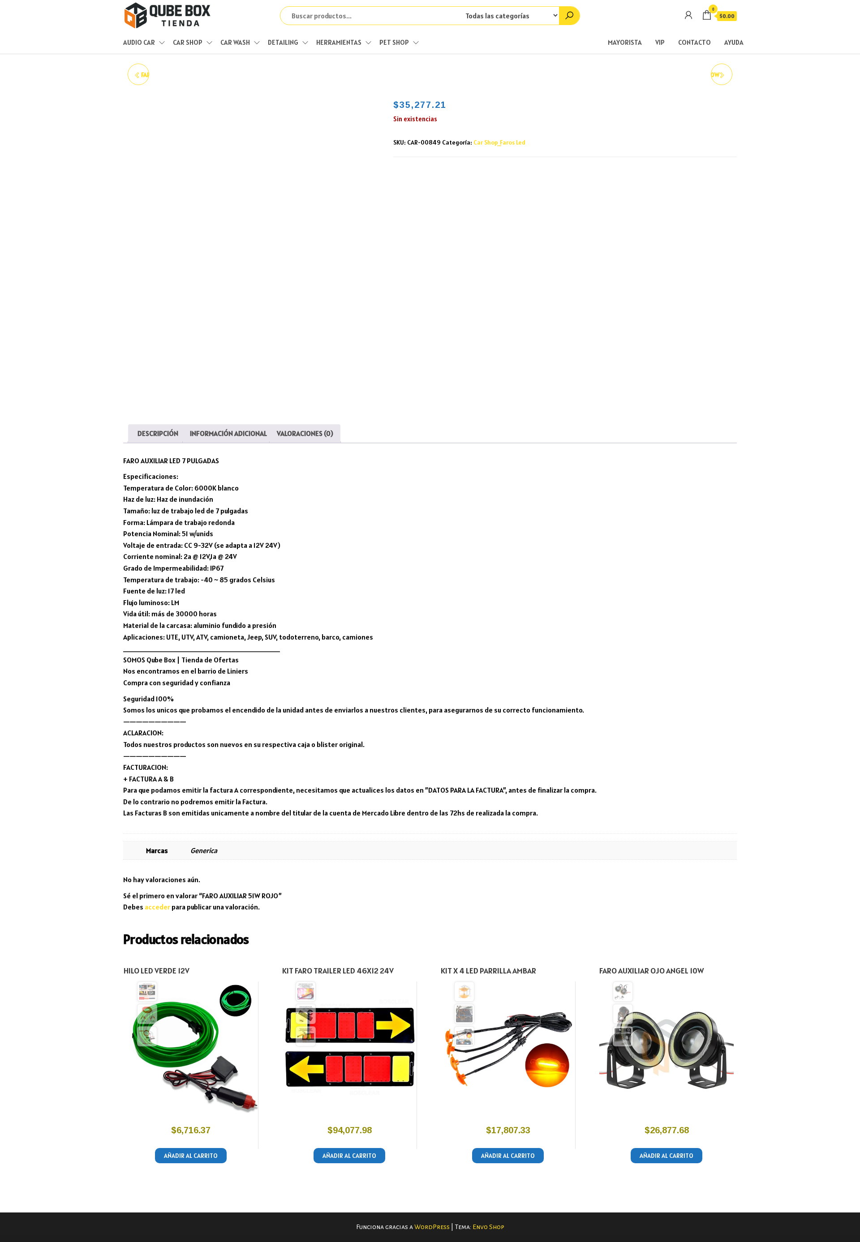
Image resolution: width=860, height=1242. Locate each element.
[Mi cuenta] (688, 15)
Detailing (283, 42)
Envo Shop (488, 1226)
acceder (157, 906)
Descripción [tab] (158, 433)
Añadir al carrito (191, 1156)
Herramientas (338, 42)
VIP (660, 42)
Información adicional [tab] (228, 433)
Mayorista (625, 42)
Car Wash (235, 42)
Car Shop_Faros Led (499, 142)
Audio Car (139, 42)
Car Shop (187, 42)
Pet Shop (394, 42)
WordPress (432, 1226)
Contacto (694, 42)
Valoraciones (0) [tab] (305, 433)
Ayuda (734, 42)
